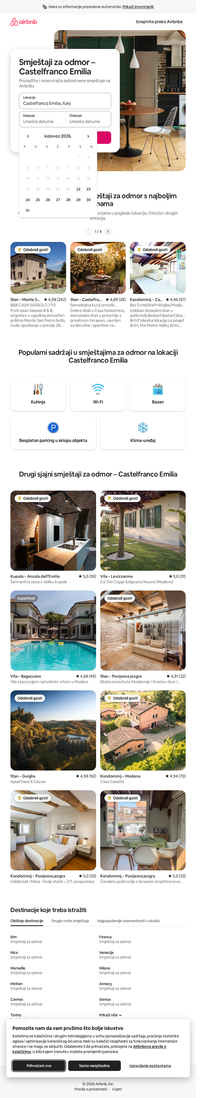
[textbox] (42, 121)
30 (88, 199)
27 (58, 199)
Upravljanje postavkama (150, 1065)
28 (68, 199)
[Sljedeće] (108, 231)
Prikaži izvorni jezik (138, 6)
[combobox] (65, 103)
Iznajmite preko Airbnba (159, 21)
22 (78, 189)
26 (48, 199)
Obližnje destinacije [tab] (26, 921)
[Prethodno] (88, 231)
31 (27, 210)
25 (38, 199)
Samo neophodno (94, 1065)
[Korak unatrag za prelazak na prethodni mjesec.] (28, 136)
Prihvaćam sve (39, 1065)
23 (88, 189)
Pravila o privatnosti (90, 1089)
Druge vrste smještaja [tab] (70, 921)
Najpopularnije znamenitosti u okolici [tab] (128, 921)
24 (28, 199)
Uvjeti (117, 1089)
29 (78, 199)
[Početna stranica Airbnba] (23, 22)
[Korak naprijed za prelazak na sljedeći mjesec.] (88, 136)
